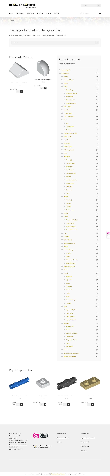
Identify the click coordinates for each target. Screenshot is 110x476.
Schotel (66, 246)
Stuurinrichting (70, 300)
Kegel (65, 153)
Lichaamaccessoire (71, 180)
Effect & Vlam (68, 136)
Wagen (68, 343)
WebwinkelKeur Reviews (58, 474)
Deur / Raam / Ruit (69, 116)
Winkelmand (30, 13)
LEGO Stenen (65, 73)
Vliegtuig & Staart (71, 340)
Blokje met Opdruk (71, 93)
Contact (59, 442)
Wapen (68, 193)
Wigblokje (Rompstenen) (71, 353)
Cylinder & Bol (68, 113)
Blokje (65, 86)
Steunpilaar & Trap (69, 266)
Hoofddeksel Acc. (71, 173)
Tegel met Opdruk (71, 310)
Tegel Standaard (71, 320)
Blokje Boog (69, 90)
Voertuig (66, 323)
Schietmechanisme (69, 243)
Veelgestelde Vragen (63, 438)
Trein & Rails (69, 336)
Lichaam (68, 206)
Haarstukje (69, 166)
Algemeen (69, 276)
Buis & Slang (67, 106)
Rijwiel (68, 330)
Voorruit (66, 350)
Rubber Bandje (68, 240)
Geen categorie (65, 70)
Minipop (66, 196)
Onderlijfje (69, 186)
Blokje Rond (69, 96)
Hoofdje (68, 176)
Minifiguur (67, 156)
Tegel (65, 306)
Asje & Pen (69, 280)
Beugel (66, 83)
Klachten (83, 450)
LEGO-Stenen (20, 13)
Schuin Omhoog (70, 263)
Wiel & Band (69, 346)
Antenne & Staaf (68, 80)
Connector (69, 286)
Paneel (66, 213)
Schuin (68, 256)
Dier (65, 120)
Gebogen (68, 253)
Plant (65, 233)
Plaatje (66, 216)
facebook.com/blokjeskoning (18, 445)
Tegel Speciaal (70, 316)
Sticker (66, 270)
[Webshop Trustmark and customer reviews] (41, 435)
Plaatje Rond (70, 223)
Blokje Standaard (71, 103)
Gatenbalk (69, 290)
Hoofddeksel (69, 170)
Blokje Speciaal (70, 100)
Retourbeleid (85, 442)
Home (11, 13)
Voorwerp (69, 190)
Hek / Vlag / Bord (68, 150)
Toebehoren (69, 130)
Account (48, 13)
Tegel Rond (69, 313)
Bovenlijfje (69, 160)
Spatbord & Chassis (71, 333)
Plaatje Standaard (71, 230)
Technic (66, 273)
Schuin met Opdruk (71, 260)
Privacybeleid (85, 446)
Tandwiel (68, 303)
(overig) (66, 76)
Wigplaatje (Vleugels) (70, 356)
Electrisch (67, 140)
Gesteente (67, 143)
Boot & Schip (69, 326)
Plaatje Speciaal (70, 226)
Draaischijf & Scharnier (70, 133)
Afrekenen (40, 13)
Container (67, 110)
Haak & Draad (68, 146)
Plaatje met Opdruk (72, 220)
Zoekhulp (57, 13)
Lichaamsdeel (70, 126)
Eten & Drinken (70, 163)
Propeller (66, 236)
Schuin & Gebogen (69, 250)
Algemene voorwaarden (88, 438)
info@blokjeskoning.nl (20, 440)
